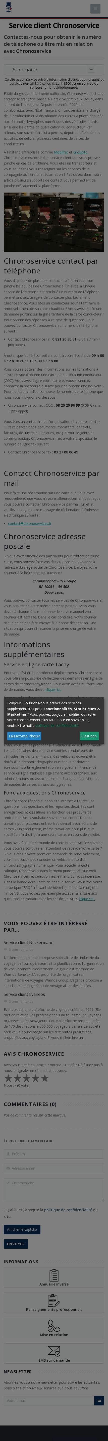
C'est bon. (89, 736)
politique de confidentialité (57, 725)
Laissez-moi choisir (24, 736)
